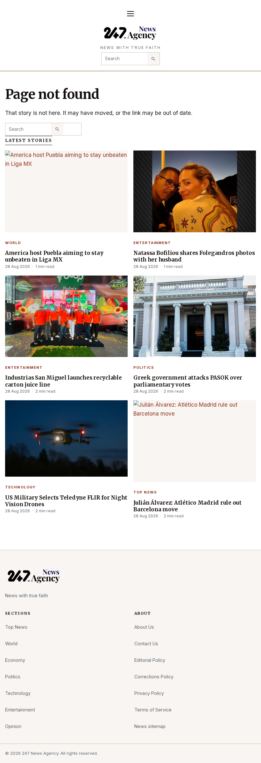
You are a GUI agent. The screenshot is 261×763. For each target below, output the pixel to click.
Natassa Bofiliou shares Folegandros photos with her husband (194, 256)
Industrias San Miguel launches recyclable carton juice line (63, 381)
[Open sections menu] (130, 14)
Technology (20, 487)
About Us (144, 627)
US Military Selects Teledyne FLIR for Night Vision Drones (66, 501)
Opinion (13, 726)
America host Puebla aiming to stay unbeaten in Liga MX (54, 256)
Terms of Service (153, 709)
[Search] (153, 58)
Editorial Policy (149, 660)
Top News (145, 492)
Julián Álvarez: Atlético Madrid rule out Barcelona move (187, 506)
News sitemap (150, 726)
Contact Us (146, 643)
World (13, 243)
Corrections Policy (153, 676)
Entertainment (152, 243)
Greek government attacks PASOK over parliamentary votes (187, 381)
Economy (15, 660)
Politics (143, 367)
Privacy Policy (149, 693)
